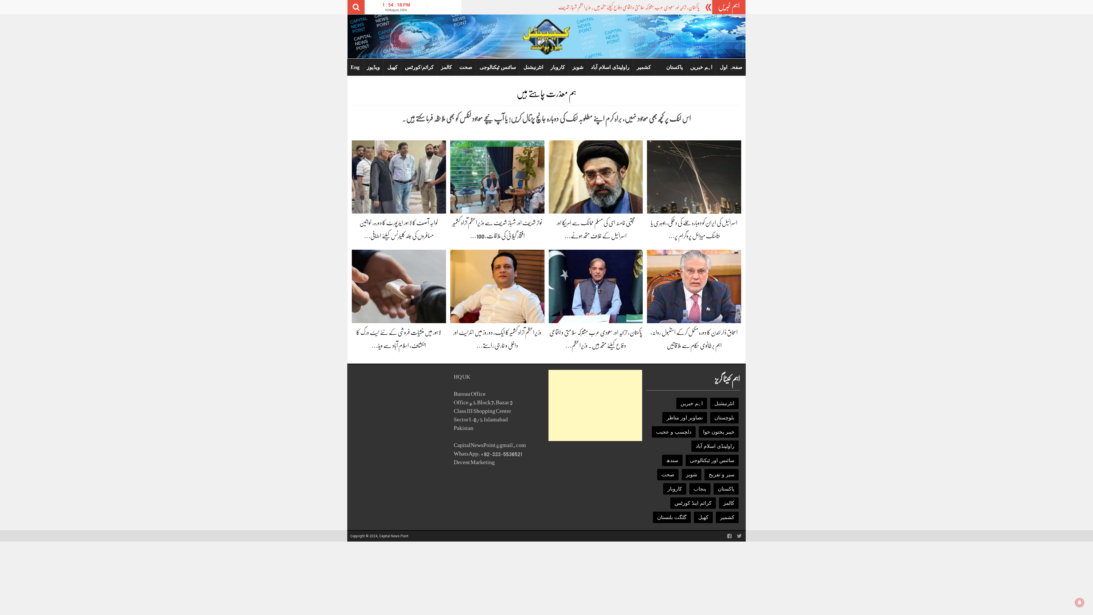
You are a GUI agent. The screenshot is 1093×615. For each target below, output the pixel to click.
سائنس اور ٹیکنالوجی (712, 460)
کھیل (392, 67)
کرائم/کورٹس (419, 67)
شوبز (578, 67)
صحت (465, 67)
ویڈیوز (373, 67)
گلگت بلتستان (672, 517)
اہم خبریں (701, 67)
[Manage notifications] (1079, 602)
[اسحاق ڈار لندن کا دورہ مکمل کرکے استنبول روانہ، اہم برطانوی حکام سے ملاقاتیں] (694, 286)
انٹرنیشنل (533, 67)
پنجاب (700, 489)
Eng (355, 67)
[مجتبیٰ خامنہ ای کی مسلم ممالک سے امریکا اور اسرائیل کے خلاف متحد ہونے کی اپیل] (596, 176)
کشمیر (644, 67)
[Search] (356, 7)
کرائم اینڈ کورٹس (693, 503)
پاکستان (674, 67)
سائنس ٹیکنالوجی (498, 67)
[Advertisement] (595, 405)
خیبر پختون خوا (718, 432)
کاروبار (557, 67)
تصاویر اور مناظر (685, 418)
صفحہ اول (731, 67)
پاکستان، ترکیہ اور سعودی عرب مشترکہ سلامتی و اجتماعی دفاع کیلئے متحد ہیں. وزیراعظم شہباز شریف (628, 7)
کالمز (446, 67)
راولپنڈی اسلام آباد (610, 67)
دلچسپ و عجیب (673, 432)
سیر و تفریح (721, 474)
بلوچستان (724, 418)
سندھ (672, 460)
